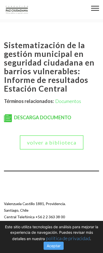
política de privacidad (68, 238)
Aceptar (53, 246)
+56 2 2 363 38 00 (50, 217)
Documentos (68, 101)
